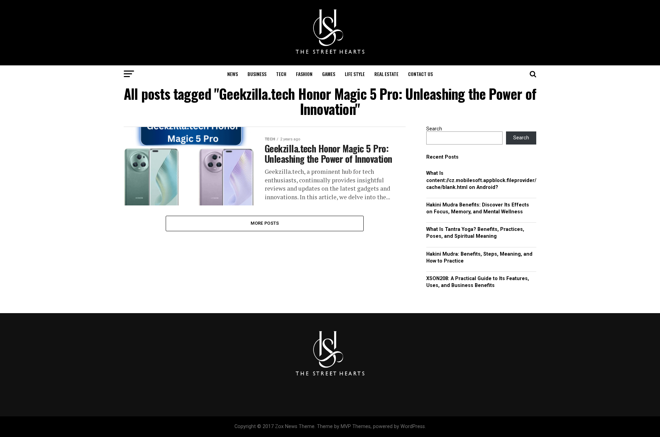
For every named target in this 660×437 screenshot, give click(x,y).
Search (434, 129)
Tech (281, 73)
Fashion (304, 73)
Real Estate (386, 73)
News (232, 73)
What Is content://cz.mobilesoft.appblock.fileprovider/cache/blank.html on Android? (481, 180)
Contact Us (420, 73)
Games (328, 73)
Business (257, 73)
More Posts (265, 223)
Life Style (355, 73)
